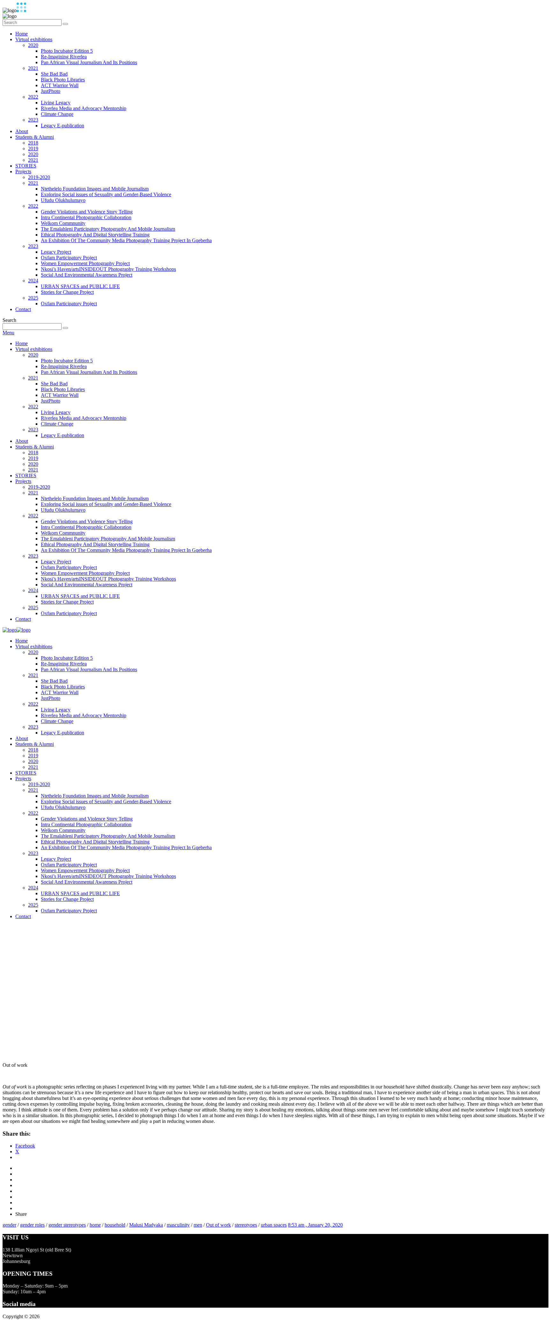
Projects (23, 171)
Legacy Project (56, 252)
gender (9, 1225)
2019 (33, 148)
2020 (33, 45)
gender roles (32, 1225)
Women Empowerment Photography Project (85, 263)
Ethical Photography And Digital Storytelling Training (95, 234)
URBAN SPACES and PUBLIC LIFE (80, 286)
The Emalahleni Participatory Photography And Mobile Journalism (108, 229)
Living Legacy (55, 102)
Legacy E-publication (62, 125)
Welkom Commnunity (63, 223)
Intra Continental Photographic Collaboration (86, 217)
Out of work (218, 1225)
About (21, 131)
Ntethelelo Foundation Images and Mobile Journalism (95, 188)
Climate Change (57, 114)
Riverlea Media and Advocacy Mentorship (83, 108)
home (95, 1225)
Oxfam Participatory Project (69, 257)
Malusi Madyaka (146, 1225)
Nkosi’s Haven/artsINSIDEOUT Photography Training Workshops (108, 269)
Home (21, 33)
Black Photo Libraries (63, 79)
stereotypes (246, 1225)
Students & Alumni (34, 137)
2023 (33, 120)
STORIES (25, 165)
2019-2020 (39, 177)
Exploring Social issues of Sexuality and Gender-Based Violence (106, 194)
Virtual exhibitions (33, 39)
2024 (33, 280)
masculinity (178, 1225)
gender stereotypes (67, 1225)
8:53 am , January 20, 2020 (315, 1225)
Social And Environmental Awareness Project (86, 275)
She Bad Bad (54, 74)
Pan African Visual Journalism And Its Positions (89, 62)
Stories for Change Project (67, 292)
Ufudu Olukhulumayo (63, 200)
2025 (33, 298)
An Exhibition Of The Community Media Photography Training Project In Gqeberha (126, 240)
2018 (33, 142)
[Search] (65, 24)
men (198, 1225)
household (115, 1225)
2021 (33, 68)
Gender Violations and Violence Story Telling (87, 211)
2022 (33, 97)
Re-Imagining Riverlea (64, 56)
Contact (23, 309)
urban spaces (274, 1225)
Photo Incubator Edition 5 (67, 51)
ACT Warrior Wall (59, 85)
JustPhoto (50, 91)
